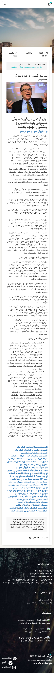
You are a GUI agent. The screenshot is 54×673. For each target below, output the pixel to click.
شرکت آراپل (44, 599)
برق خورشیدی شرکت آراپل (37, 602)
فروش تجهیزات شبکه (20, 510)
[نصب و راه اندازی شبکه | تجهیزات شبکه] (49, 656)
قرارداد (39, 458)
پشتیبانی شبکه (29, 458)
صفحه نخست (39, 64)
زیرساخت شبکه (25, 508)
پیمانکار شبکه (36, 510)
